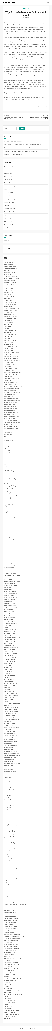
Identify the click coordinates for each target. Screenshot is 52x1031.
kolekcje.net (7, 511)
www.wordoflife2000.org (10, 426)
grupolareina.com (9, 370)
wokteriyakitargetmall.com (11, 487)
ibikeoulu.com (8, 643)
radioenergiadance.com (10, 346)
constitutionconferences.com (12, 763)
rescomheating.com (9, 1006)
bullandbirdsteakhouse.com (11, 866)
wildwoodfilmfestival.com (11, 358)
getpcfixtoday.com (9, 326)
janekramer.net (8, 663)
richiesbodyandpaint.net (10, 268)
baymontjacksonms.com (10, 697)
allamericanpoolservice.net (11, 497)
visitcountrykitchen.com (10, 683)
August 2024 (7, 218)
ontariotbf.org (8, 312)
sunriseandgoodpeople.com (11, 707)
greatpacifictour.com (9, 731)
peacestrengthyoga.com (10, 836)
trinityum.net (7, 914)
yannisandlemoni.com (10, 444)
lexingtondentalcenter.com (11, 489)
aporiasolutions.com (9, 783)
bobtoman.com (8, 338)
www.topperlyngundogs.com (12, 830)
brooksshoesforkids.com (10, 779)
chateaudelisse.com (9, 354)
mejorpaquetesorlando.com (11, 463)
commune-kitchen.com (10, 607)
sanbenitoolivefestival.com (11, 555)
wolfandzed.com (8, 890)
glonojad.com (7, 627)
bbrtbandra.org (8, 328)
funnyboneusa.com (9, 715)
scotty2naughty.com (9, 633)
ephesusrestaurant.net (10, 920)
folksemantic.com (9, 432)
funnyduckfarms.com (10, 974)
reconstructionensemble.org (12, 719)
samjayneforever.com (10, 952)
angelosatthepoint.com (10, 751)
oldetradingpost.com (9, 376)
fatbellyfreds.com (8, 924)
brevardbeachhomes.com (11, 398)
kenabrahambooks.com (10, 605)
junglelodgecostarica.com (11, 679)
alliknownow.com (8, 579)
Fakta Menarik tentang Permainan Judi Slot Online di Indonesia (20, 151)
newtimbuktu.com (9, 290)
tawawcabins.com (9, 430)
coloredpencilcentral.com (11, 412)
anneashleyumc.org (9, 848)
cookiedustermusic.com (10, 717)
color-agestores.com (9, 535)
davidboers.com (8, 804)
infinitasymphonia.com (10, 615)
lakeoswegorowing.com (10, 988)
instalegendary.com (9, 314)
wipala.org (7, 537)
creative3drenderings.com (11, 798)
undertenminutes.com (10, 284)
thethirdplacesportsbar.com (11, 918)
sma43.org (7, 872)
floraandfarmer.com (9, 394)
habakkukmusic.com (9, 814)
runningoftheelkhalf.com (11, 832)
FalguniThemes (38, 1028)
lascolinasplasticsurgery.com (11, 868)
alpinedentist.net (8, 344)
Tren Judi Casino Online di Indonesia (13, 141)
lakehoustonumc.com (10, 812)
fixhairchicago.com (9, 759)
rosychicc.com (8, 541)
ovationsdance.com (9, 507)
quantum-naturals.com (10, 946)
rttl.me (6, 1004)
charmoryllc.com (8, 569)
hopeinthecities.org (9, 547)
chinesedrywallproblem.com (11, 709)
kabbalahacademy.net (10, 471)
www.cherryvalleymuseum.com (12, 372)
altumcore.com (8, 773)
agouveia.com (8, 992)
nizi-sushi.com (8, 665)
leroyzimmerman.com (10, 980)
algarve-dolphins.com (10, 685)
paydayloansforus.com (10, 302)
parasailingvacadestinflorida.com (13, 964)
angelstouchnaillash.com (11, 469)
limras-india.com (8, 264)
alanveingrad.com (9, 687)
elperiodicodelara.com (10, 266)
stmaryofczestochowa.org (11, 647)
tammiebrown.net (9, 671)
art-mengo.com (8, 667)
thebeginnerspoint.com (10, 563)
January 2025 (7, 202)
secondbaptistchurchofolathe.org (13, 994)
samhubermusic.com (10, 1016)
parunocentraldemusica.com (12, 934)
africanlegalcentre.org (10, 617)
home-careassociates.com (11, 527)
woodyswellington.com (10, 922)
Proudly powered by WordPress (17, 1028)
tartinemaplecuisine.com (11, 661)
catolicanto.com (8, 513)
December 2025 (8, 186)
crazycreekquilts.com (9, 599)
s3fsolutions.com (8, 396)
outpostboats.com (9, 543)
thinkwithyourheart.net (10, 420)
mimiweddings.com (9, 1008)
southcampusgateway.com (11, 352)
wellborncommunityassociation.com (14, 356)
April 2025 (7, 192)
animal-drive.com (8, 775)
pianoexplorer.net (9, 910)
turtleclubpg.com (8, 729)
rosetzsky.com (8, 625)
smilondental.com (9, 473)
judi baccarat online (42, 107)
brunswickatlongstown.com (11, 659)
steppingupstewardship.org (11, 880)
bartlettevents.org (9, 366)
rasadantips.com (8, 288)
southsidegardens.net (10, 912)
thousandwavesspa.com (10, 735)
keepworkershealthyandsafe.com (13, 316)
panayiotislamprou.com (10, 350)
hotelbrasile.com (8, 362)
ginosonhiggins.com (9, 689)
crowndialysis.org (8, 493)
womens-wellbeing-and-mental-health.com (15, 503)
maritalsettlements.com (10, 693)
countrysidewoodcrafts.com (11, 308)
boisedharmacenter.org (10, 533)
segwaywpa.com (8, 785)
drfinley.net (7, 982)
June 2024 (7, 224)
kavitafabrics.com (9, 721)
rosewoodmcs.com (9, 898)
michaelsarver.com (9, 481)
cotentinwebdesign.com (10, 374)
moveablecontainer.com (10, 368)
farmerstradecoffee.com (10, 800)
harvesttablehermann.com (11, 388)
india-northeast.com (9, 404)
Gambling (8, 107)
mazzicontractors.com (10, 916)
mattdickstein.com (9, 808)
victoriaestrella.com (9, 733)
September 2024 (8, 215)
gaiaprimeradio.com (9, 669)
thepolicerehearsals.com (10, 577)
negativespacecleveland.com (12, 703)
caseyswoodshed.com (10, 757)
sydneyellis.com (8, 491)
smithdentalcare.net (9, 1012)
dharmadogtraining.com (10, 1000)
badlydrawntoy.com (9, 810)
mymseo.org (7, 996)
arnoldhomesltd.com (9, 410)
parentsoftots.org (9, 795)
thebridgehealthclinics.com (11, 789)
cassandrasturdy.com (10, 553)
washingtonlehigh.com (10, 884)
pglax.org (6, 701)
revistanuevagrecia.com (10, 629)
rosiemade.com (8, 455)
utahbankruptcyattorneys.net (12, 422)
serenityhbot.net (8, 818)
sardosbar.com (8, 434)
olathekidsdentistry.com (10, 459)
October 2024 (7, 212)
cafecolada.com (8, 559)
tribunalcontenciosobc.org (11, 583)
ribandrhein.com (8, 509)
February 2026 (8, 179)
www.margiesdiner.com (10, 860)
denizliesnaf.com (8, 761)
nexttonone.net (8, 816)
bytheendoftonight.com (10, 545)
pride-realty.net (8, 966)
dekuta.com (7, 892)
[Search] (48, 2)
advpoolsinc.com (8, 749)
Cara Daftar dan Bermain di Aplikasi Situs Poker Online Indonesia (21, 148)
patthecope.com (8, 765)
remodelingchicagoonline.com (12, 874)
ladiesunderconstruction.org (11, 378)
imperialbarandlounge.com (11, 416)
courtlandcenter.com (9, 737)
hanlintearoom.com (9, 972)
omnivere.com (8, 286)
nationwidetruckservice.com (11, 727)
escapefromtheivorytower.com (12, 400)
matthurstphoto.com (9, 954)
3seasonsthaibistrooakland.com (12, 521)
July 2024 (6, 221)
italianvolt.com (8, 436)
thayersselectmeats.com (10, 781)
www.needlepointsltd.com (11, 864)
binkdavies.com (8, 601)
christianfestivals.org (9, 681)
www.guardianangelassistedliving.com (14, 936)
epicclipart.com (8, 332)
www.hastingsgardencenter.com (12, 908)
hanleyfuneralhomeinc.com (11, 461)
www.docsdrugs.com (9, 858)
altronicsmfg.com (8, 292)
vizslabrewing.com (9, 440)
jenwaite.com (7, 976)
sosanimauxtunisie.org (10, 340)
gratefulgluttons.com (10, 549)
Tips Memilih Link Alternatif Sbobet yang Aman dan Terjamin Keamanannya (23, 144)
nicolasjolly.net (8, 613)
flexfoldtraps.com (8, 840)
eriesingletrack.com (9, 450)
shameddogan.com (9, 793)
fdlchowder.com (8, 862)
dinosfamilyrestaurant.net (11, 384)
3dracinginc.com (8, 571)
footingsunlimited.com (10, 854)
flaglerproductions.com (10, 593)
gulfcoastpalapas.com (10, 787)
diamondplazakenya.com (11, 940)
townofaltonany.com (9, 699)
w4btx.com (7, 467)
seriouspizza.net (8, 769)
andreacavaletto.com (10, 529)
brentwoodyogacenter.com (11, 876)
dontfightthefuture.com (10, 408)
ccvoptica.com (8, 882)
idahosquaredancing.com (11, 428)
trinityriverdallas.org (9, 517)
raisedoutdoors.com (9, 418)
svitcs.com (7, 767)
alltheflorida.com (8, 956)
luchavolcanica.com (9, 723)
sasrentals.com (8, 477)
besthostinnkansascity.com (11, 1010)
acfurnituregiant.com (10, 282)
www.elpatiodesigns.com (10, 926)
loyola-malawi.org (9, 539)
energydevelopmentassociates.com (13, 392)
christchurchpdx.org (9, 603)
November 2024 (8, 208)
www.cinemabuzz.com (10, 894)
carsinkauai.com (8, 960)
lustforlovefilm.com (9, 611)
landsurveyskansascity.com (11, 850)
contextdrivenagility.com (10, 641)
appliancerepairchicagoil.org (11, 310)
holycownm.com (8, 725)
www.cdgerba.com (9, 932)
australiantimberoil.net (10, 382)
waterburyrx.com (8, 747)
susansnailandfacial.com (10, 822)
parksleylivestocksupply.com (11, 531)
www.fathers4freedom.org (11, 828)
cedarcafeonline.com (9, 280)
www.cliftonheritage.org (10, 870)
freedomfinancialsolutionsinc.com (13, 838)
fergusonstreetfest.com (10, 950)
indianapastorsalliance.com (11, 753)
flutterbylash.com (9, 970)
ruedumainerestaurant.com (11, 623)
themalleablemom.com (10, 653)
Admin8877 (26, 17)
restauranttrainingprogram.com (13, 495)
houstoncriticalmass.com (11, 573)
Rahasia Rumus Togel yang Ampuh (13, 154)
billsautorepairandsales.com (11, 944)
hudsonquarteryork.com (10, 928)
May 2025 (6, 189)
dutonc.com (7, 673)
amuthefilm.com (8, 609)
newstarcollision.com (9, 475)
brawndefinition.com (9, 595)
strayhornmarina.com (10, 591)
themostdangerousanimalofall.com (13, 575)
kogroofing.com (8, 342)
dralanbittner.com (9, 442)
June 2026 (7, 173)
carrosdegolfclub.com (10, 390)
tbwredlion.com (8, 942)
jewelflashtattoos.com (10, 324)
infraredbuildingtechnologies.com (13, 386)
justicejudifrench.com (10, 649)
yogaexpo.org (8, 525)
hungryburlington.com (10, 657)
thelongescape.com (9, 675)
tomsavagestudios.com (10, 501)
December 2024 (8, 205)
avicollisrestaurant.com (10, 741)
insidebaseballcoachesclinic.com (12, 958)
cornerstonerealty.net (10, 902)
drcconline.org (8, 743)
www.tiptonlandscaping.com (11, 878)
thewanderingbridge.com (11, 651)
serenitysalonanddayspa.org (12, 278)
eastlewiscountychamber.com (12, 581)
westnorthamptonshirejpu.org (12, 360)
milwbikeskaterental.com (11, 695)
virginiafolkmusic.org (9, 505)
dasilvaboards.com (9, 587)
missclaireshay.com (9, 262)
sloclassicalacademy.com (10, 585)
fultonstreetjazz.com (9, 364)
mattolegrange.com (9, 677)
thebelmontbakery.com (10, 304)
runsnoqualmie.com (9, 856)
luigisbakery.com (8, 886)
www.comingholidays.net (11, 565)
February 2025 (8, 199)
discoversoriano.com (9, 561)
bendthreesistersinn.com (11, 711)
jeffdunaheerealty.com (10, 834)
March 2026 (7, 176)
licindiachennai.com (9, 270)
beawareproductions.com (11, 639)
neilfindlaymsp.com (9, 739)
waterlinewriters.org (9, 792)
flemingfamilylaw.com (10, 984)
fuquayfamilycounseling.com (12, 990)
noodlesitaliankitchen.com (11, 318)
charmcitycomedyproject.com (12, 637)
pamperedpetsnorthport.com (12, 453)
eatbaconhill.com (8, 294)
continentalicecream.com (11, 597)
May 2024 (6, 228)
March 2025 (7, 195)
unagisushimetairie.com (10, 322)
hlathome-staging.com (10, 485)
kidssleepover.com (9, 298)
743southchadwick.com (10, 402)
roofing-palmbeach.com (10, 406)
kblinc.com (7, 448)
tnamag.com (7, 777)
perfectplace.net (8, 519)
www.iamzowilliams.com (10, 906)
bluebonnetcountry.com (10, 330)
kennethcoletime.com (10, 655)
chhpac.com (7, 998)
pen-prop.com (8, 824)
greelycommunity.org (10, 621)
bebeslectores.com (9, 380)
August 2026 (7, 166)
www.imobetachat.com (10, 806)
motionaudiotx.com (9, 1002)
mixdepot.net (7, 896)
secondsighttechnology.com (11, 479)
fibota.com (7, 930)
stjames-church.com (9, 631)
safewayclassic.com (9, 306)
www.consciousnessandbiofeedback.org (15, 904)
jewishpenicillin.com (9, 499)
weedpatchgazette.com (10, 447)
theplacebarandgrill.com (10, 745)
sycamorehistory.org (9, 900)
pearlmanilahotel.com (10, 334)
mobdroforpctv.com (9, 551)
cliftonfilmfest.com (9, 414)
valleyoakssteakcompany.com (12, 755)
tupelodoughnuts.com (10, 456)
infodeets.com (8, 274)
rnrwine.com (9, 2)
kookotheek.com (8, 348)
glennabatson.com (9, 589)
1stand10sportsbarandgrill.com (12, 465)
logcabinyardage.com (10, 801)
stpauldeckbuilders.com (10, 852)
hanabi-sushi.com (9, 888)
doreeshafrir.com (8, 635)
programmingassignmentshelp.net (13, 296)
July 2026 (6, 170)
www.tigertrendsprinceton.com (12, 826)
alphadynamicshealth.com (11, 968)
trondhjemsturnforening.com (12, 938)
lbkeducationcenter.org (10, 515)
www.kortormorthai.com (10, 844)
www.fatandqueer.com (10, 846)
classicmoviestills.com (10, 557)
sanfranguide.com (9, 567)
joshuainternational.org (10, 820)
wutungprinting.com (9, 691)
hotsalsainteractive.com (10, 276)
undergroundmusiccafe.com (12, 1014)
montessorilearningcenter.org (12, 948)
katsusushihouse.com (10, 619)
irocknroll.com (8, 424)
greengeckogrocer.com (10, 483)
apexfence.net (8, 1018)
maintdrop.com (8, 336)
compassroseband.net (10, 771)
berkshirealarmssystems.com (12, 438)
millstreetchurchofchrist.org (11, 962)
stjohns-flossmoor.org (10, 713)
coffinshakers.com (9, 645)
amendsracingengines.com (11, 842)
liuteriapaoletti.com (9, 705)
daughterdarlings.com (10, 272)
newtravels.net (8, 300)
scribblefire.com (8, 523)
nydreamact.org (8, 320)
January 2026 (7, 183)
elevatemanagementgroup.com (12, 978)
